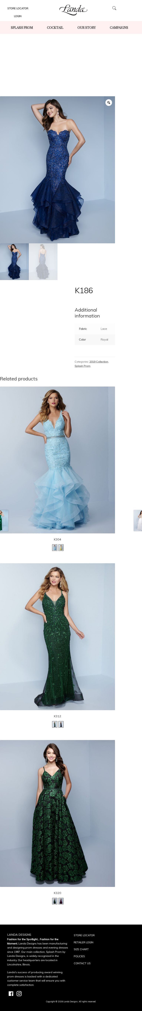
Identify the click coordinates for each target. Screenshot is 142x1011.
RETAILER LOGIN (83, 942)
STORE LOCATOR (84, 935)
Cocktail (55, 27)
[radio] (54, 548)
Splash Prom (22, 27)
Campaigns (119, 27)
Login (17, 16)
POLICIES (79, 956)
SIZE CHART (81, 949)
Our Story (86, 27)
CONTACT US (82, 963)
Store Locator (17, 8)
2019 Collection (98, 361)
